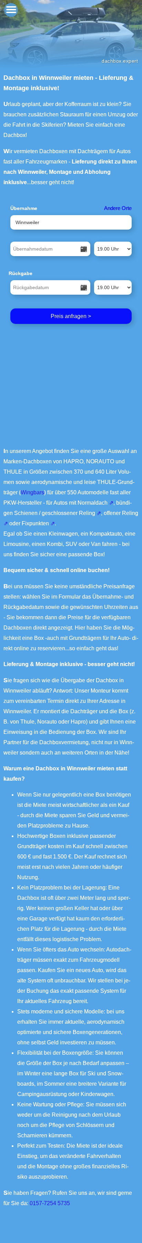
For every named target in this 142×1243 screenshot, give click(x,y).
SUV (71, 544)
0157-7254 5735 (50, 1203)
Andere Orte (118, 208)
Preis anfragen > (71, 316)
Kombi (55, 544)
